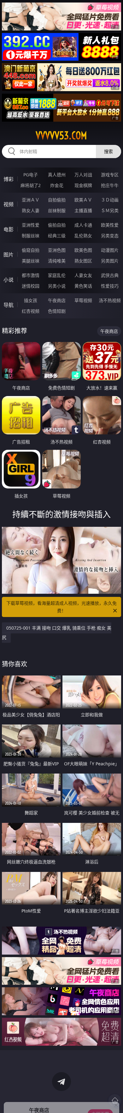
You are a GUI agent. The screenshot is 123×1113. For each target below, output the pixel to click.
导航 (8, 304)
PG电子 (30, 175)
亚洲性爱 (30, 225)
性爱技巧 (110, 286)
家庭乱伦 (57, 275)
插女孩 (30, 300)
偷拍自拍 (57, 225)
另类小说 (57, 286)
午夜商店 (57, 300)
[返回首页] (114, 1100)
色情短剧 (57, 311)
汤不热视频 (110, 300)
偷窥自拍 (30, 250)
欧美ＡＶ (83, 200)
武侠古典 (110, 275)
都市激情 (30, 275)
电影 (8, 229)
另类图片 (110, 261)
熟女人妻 (30, 210)
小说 (8, 279)
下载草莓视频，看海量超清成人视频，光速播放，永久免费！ (61, 607)
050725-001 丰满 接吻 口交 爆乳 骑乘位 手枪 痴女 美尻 (56, 632)
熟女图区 (83, 261)
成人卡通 (83, 225)
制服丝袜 (30, 236)
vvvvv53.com (61, 135)
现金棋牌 (83, 185)
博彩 (8, 179)
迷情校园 (30, 286)
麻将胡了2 (30, 185)
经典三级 (57, 236)
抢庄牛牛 (110, 185)
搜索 (108, 151)
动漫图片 (110, 250)
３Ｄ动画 (110, 200)
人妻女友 (83, 275)
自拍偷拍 (57, 200)
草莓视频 (83, 300)
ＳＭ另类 (110, 210)
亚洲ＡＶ (30, 200)
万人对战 (83, 175)
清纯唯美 (57, 261)
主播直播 (83, 210)
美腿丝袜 (30, 261)
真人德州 (57, 175)
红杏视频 (30, 311)
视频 (8, 204)
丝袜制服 (57, 210)
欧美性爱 (110, 225)
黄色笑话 (83, 286)
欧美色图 (83, 250)
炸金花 (56, 185)
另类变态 (110, 236)
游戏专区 (110, 175)
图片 (8, 254)
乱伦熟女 (83, 236)
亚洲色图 (57, 250)
